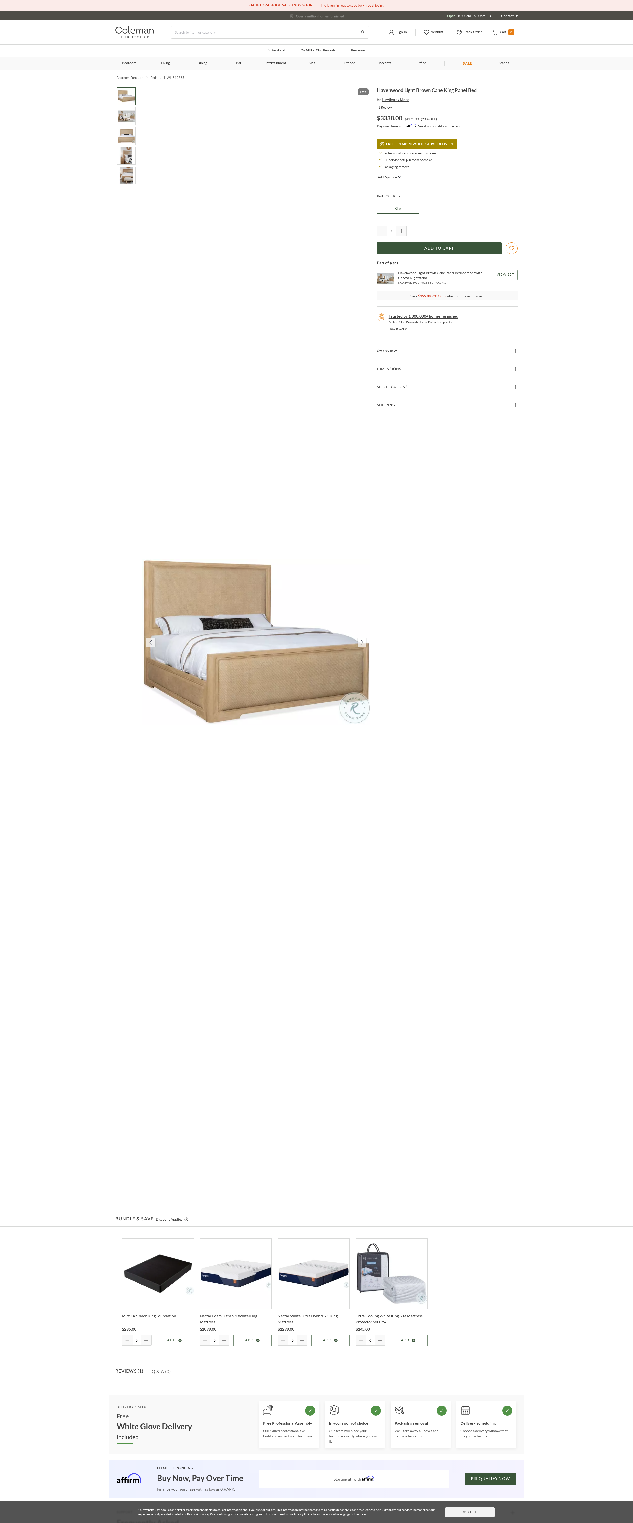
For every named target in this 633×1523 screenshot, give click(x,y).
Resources (358, 50)
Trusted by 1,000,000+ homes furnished (423, 316)
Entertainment (275, 63)
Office (421, 63)
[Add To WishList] (512, 248)
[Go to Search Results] (363, 32)
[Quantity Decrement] (382, 231)
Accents (385, 63)
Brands (503, 63)
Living (165, 63)
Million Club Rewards (317, 50)
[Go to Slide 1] (126, 96)
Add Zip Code (387, 177)
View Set (505, 274)
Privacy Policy (303, 1514)
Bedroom (129, 63)
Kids (312, 63)
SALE (467, 63)
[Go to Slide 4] (126, 156)
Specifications (392, 387)
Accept (470, 1512)
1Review (385, 107)
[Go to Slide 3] (126, 136)
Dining (202, 63)
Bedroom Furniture (130, 78)
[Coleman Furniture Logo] (134, 37)
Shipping (386, 405)
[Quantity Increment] (401, 231)
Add (171, 1340)
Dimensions (389, 369)
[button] (397, 32)
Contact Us (509, 16)
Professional (276, 50)
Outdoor (348, 63)
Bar (238, 63)
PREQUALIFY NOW (490, 1479)
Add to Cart (439, 248)
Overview (387, 351)
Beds (153, 78)
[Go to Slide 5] (126, 175)
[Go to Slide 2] (126, 116)
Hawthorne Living (395, 99)
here (363, 1514)
